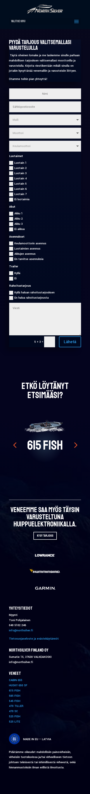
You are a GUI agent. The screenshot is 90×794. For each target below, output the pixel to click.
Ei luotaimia (21, 199)
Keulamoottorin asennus (30, 243)
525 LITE (14, 722)
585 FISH (14, 696)
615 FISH (45, 445)
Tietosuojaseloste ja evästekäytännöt (34, 639)
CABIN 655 (15, 680)
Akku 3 (18, 224)
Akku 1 (18, 213)
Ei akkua (19, 229)
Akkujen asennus (25, 254)
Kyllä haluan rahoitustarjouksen (34, 292)
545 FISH (14, 701)
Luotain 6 (20, 189)
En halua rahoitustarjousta (31, 298)
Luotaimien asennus (27, 249)
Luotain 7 (20, 194)
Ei (15, 278)
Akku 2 (18, 219)
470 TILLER (16, 706)
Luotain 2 (20, 168)
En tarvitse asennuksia (28, 259)
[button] (15, 445)
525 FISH (14, 716)
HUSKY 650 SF (18, 685)
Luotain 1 (20, 163)
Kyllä (17, 273)
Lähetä (70, 342)
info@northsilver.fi (21, 630)
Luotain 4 (20, 178)
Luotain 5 (20, 184)
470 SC (13, 711)
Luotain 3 (20, 173)
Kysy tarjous (45, 536)
